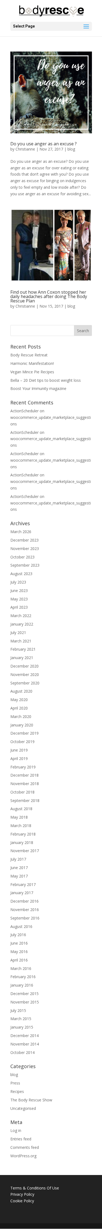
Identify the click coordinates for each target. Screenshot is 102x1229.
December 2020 (24, 666)
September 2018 (24, 800)
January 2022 (21, 624)
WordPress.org (23, 1155)
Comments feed (24, 1147)
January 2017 (21, 892)
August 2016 (21, 926)
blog (71, 149)
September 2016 (24, 918)
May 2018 (19, 817)
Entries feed (20, 1138)
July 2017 (18, 859)
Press (15, 1083)
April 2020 (19, 708)
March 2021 (20, 641)
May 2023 (19, 599)
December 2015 (24, 993)
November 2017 (24, 850)
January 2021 (21, 657)
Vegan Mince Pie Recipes (32, 371)
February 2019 (23, 767)
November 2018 (24, 783)
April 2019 (19, 758)
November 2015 (24, 1002)
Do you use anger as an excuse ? (43, 144)
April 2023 (19, 607)
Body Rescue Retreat (29, 354)
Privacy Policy (22, 1194)
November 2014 (24, 1044)
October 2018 (22, 792)
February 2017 (23, 884)
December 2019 (24, 733)
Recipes (17, 1091)
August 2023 (21, 573)
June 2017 (19, 867)
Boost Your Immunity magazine (38, 388)
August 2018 (21, 808)
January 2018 (21, 842)
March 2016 (20, 968)
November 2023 (24, 548)
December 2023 (24, 540)
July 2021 (18, 632)
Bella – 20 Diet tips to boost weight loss (45, 380)
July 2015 (18, 1010)
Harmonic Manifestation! (32, 363)
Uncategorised (23, 1108)
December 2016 (24, 901)
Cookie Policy (22, 1200)
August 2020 (21, 691)
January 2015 (21, 1027)
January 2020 (21, 725)
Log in (15, 1130)
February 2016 (23, 976)
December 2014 (24, 1035)
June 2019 (19, 750)
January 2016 (21, 985)
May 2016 (19, 951)
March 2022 (20, 615)
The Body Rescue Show (31, 1099)
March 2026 (20, 531)
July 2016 (18, 934)
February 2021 (23, 649)
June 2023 (19, 590)
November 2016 (24, 909)
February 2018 (23, 834)
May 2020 (19, 699)
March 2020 (20, 716)
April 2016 (19, 960)
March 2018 (20, 825)
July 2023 (18, 582)
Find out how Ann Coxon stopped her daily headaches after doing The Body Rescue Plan (48, 296)
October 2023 (22, 557)
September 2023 (24, 565)
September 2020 (24, 683)
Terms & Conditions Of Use (34, 1188)
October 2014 (22, 1052)
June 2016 (19, 943)
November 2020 (24, 674)
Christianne (25, 149)
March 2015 (20, 1018)
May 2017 (19, 876)
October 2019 (22, 741)
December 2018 (24, 775)
